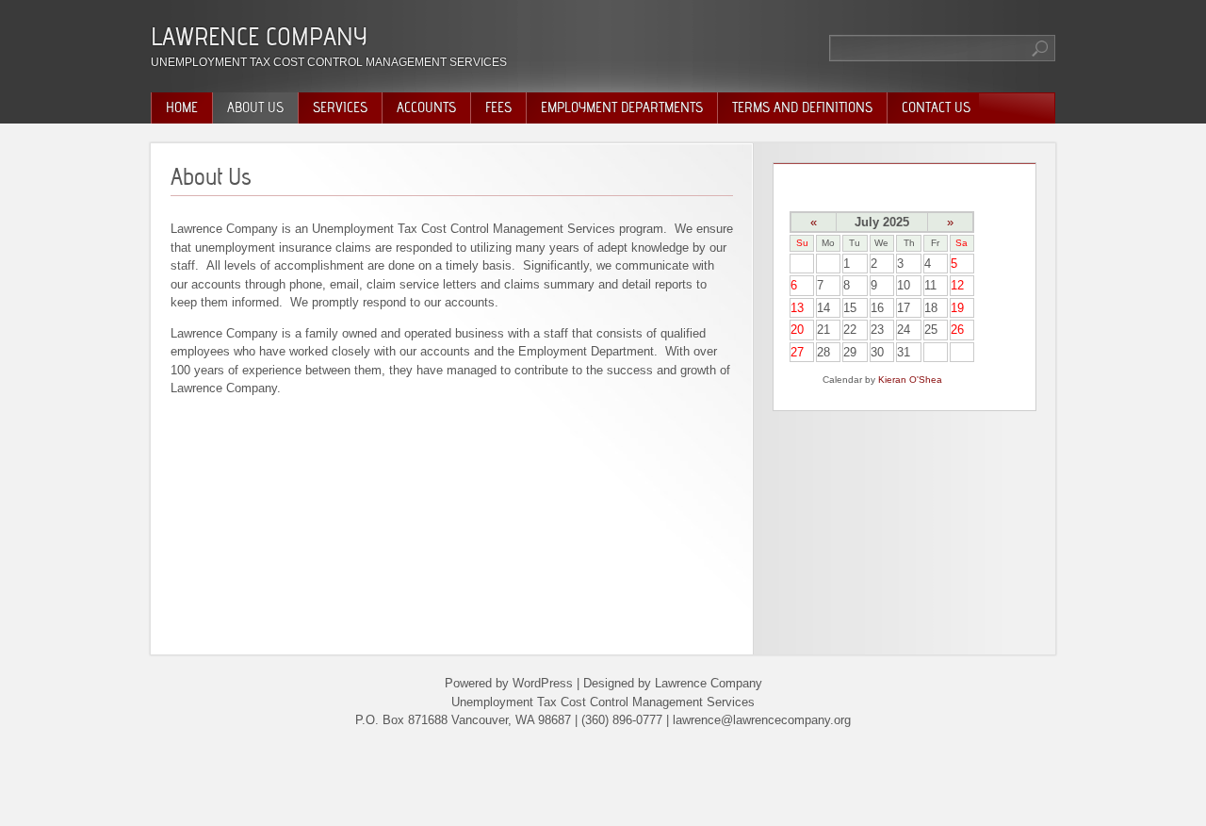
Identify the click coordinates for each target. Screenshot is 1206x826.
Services (340, 107)
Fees (498, 107)
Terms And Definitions (802, 107)
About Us (255, 107)
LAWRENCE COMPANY (259, 36)
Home (182, 107)
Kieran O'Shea (910, 379)
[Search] (1041, 48)
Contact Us (936, 107)
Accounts (426, 107)
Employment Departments (622, 107)
